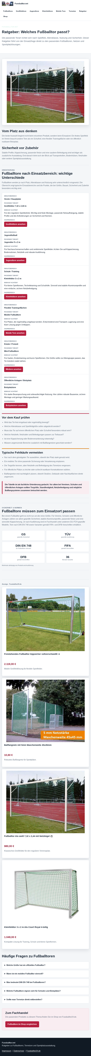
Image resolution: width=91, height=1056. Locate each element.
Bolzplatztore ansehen (16, 405)
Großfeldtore (21, 11)
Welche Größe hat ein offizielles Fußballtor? (25, 965)
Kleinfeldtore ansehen (16, 297)
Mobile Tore (61, 11)
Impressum (6, 1051)
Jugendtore (34, 11)
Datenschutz (19, 1051)
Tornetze (72, 11)
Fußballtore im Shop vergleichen (22, 1024)
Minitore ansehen (13, 369)
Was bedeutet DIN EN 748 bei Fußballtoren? (26, 982)
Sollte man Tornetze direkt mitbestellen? (24, 1000)
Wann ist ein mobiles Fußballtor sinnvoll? (24, 974)
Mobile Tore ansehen (15, 333)
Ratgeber (82, 11)
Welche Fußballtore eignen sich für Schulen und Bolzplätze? (33, 991)
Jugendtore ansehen (15, 260)
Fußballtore (8, 11)
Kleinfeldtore (47, 11)
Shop (5, 16)
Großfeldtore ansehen (15, 224)
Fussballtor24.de (33, 1051)
